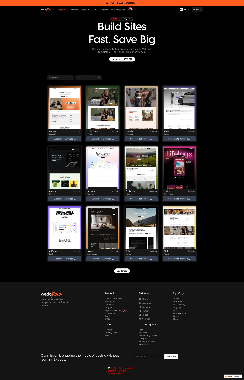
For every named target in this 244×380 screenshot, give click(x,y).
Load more (122, 271)
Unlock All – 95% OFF (122, 59)
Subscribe (171, 356)
